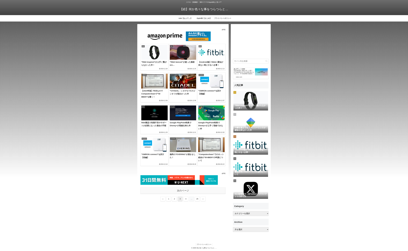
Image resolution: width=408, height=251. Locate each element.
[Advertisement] (251, 41)
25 (197, 199)
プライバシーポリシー (204, 244)
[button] (266, 61)
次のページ (183, 190)
